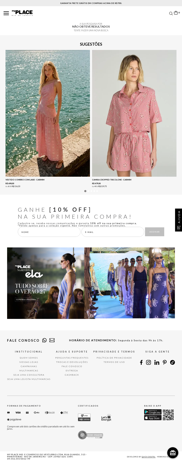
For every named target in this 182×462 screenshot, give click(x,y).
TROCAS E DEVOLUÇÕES (72, 362)
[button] (6, 13)
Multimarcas (28, 370)
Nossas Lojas (28, 362)
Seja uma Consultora (28, 374)
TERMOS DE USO (114, 362)
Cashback (72, 374)
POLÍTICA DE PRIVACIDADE (114, 357)
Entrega (72, 370)
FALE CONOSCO (72, 366)
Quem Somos (29, 357)
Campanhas (29, 366)
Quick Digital (149, 457)
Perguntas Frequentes (72, 357)
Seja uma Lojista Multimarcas (28, 379)
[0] (175, 13)
